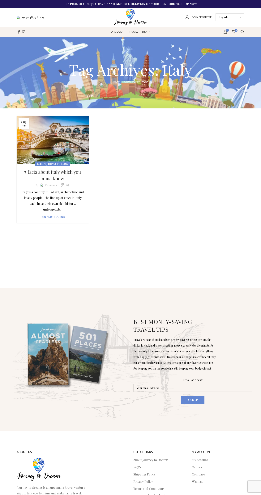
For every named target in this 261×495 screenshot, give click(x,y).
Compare (198, 474)
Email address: (193, 380)
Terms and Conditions (148, 489)
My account (200, 460)
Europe (41, 163)
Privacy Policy (143, 481)
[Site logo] (130, 17)
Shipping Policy (144, 474)
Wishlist (197, 481)
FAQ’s (137, 467)
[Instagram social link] (23, 32)
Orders (197, 467)
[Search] (242, 32)
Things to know (58, 163)
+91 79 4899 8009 (32, 17)
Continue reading (53, 217)
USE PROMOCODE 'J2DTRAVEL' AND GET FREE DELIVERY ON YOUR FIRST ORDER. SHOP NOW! (131, 4)
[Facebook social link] (19, 32)
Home (116, 82)
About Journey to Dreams (150, 460)
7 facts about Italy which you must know (52, 175)
